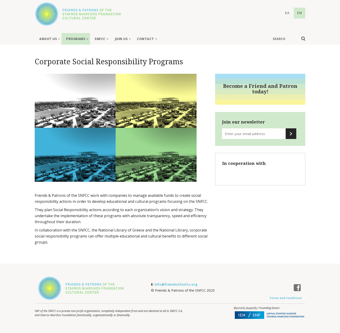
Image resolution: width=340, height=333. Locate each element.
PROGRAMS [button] (75, 39)
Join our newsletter (243, 122)
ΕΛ (287, 13)
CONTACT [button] (145, 39)
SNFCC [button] (100, 39)
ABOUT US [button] (48, 39)
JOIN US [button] (121, 39)
